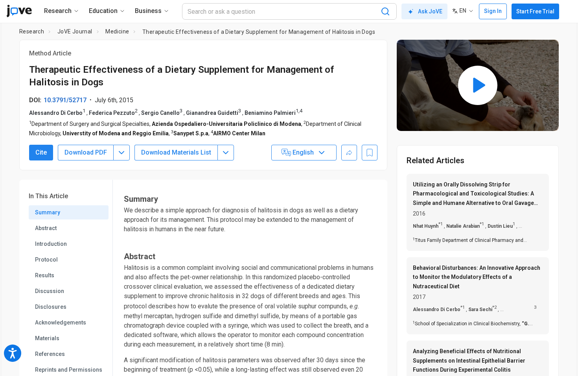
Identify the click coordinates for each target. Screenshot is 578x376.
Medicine (117, 31)
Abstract (46, 228)
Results (44, 275)
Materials (47, 338)
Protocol (46, 259)
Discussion (49, 291)
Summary (47, 212)
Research (31, 31)
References (50, 354)
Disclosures (50, 307)
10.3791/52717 (65, 100)
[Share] (349, 152)
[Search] (385, 11)
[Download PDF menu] (121, 152)
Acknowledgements (60, 322)
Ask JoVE (430, 11)
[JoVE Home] (19, 11)
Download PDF (85, 152)
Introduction (51, 244)
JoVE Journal (74, 31)
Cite (41, 152)
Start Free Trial (535, 11)
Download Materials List (176, 152)
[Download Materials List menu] (225, 152)
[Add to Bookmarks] (369, 152)
